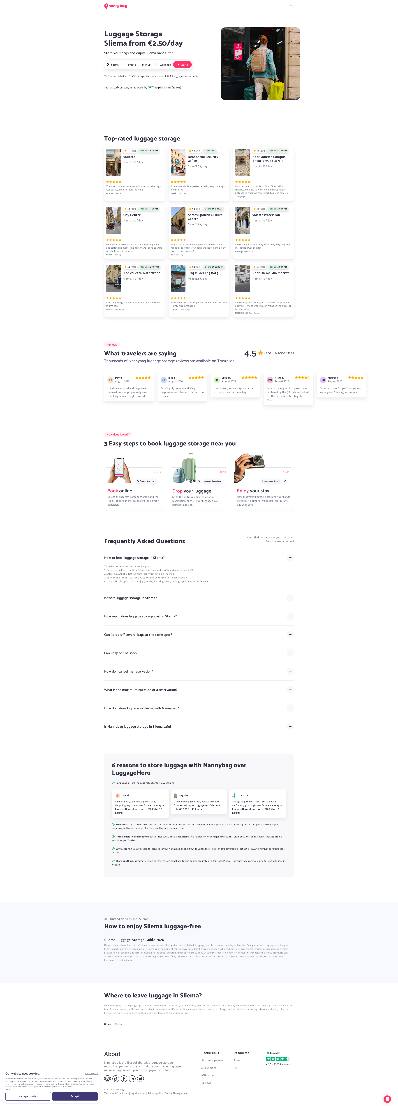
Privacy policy (155, 1093)
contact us (286, 541)
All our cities (208, 1068)
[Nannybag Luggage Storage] (117, 6)
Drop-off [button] (133, 64)
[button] (387, 1099)
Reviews (206, 1083)
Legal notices (138, 1093)
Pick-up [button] (146, 64)
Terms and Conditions (116, 1093)
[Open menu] (291, 6)
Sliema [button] (115, 64)
